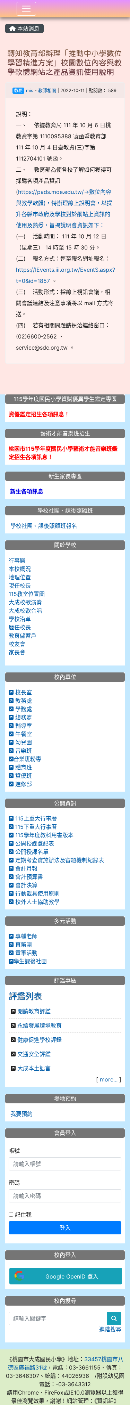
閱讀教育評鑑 (34, 1011)
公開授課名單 (31, 851)
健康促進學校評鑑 (39, 1039)
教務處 (23, 700)
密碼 (14, 1182)
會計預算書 (28, 876)
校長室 (23, 692)
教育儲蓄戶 (22, 635)
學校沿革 (20, 618)
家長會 (17, 652)
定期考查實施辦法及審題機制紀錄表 (59, 860)
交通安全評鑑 (34, 1054)
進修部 (23, 784)
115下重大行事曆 (35, 826)
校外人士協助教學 (37, 901)
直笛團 (23, 944)
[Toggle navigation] (26, 9)
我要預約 (21, 1113)
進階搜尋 (110, 1329)
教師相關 (47, 90)
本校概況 (20, 568)
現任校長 (20, 585)
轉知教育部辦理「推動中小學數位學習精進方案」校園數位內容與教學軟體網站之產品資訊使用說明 (64, 62)
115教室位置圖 (27, 593)
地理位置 (20, 577)
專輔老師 (25, 936)
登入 (65, 1227)
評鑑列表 (25, 996)
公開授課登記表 (34, 843)
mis (29, 90)
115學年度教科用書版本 (43, 835)
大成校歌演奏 (25, 602)
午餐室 (23, 733)
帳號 (14, 1150)
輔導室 (23, 725)
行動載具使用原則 (37, 893)
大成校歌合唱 (25, 610)
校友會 (17, 643)
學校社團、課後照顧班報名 (43, 525)
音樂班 (23, 750)
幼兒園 (23, 742)
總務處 (23, 717)
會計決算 (25, 885)
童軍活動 (25, 952)
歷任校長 (20, 627)
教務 (18, 90)
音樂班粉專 (27, 758)
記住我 (22, 1214)
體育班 (23, 767)
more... (109, 1079)
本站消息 (28, 28)
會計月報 (25, 868)
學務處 (23, 708)
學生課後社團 (30, 961)
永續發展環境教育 (39, 1025)
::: (6, 20)
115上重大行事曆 (35, 818)
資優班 (23, 775)
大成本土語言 (34, 1068)
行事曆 (17, 560)
